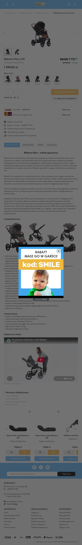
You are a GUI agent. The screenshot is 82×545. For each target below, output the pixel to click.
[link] (41, 271)
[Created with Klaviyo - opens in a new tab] (41, 299)
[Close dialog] (59, 251)
